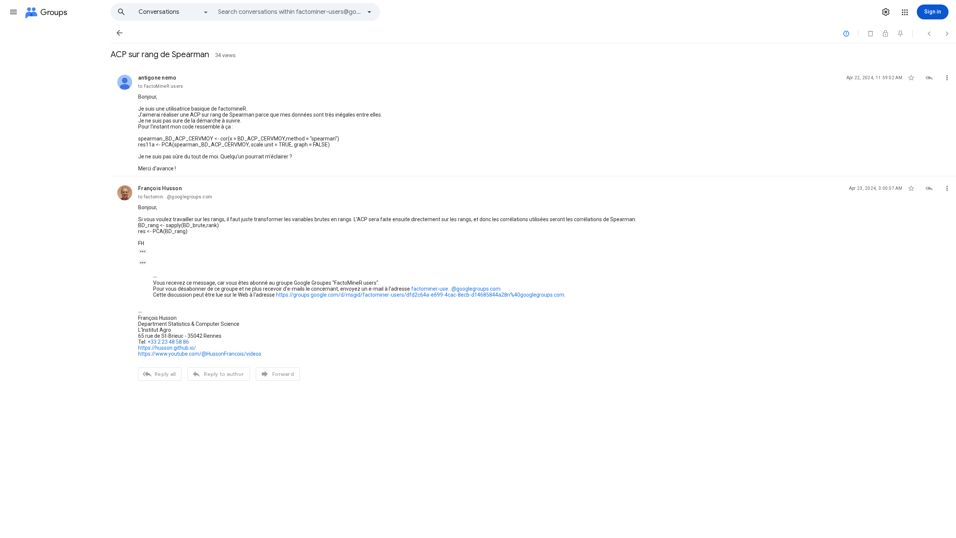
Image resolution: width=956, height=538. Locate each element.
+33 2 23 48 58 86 (168, 342)
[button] (13, 12)
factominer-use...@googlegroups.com (455, 289)
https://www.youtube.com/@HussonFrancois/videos (199, 354)
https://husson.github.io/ (167, 348)
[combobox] (290, 12)
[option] (174, 12)
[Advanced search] (369, 12)
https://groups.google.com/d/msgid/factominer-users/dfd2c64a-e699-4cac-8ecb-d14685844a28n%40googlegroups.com (420, 295)
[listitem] (533, 121)
